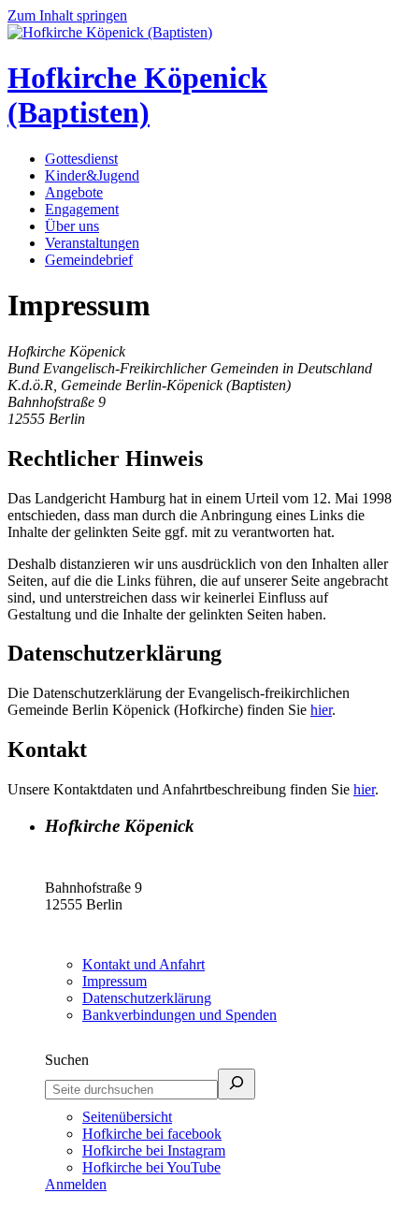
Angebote (74, 192)
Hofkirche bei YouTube (151, 1167)
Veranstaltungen (92, 243)
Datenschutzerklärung (146, 998)
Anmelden (76, 1184)
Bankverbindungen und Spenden (179, 1015)
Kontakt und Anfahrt (143, 964)
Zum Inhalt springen (67, 15)
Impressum (114, 981)
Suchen (67, 1060)
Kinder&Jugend (92, 175)
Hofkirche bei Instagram (153, 1150)
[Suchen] (236, 1084)
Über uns (72, 226)
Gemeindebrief (89, 260)
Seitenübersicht (127, 1117)
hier (321, 710)
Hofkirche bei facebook (152, 1134)
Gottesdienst (81, 159)
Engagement (82, 209)
